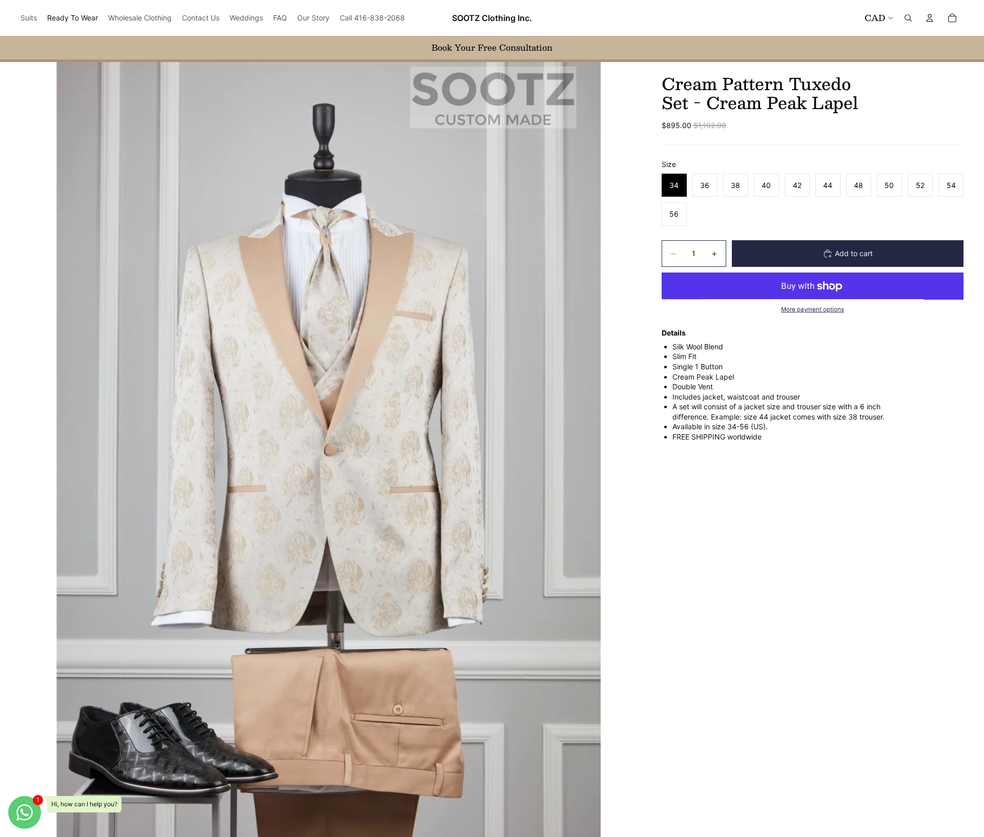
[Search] (908, 18)
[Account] (929, 18)
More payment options (812, 309)
